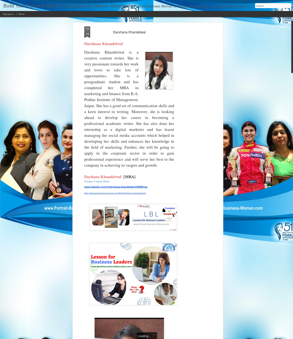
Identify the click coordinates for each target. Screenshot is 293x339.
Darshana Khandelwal (129, 31)
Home (21, 14)
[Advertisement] (193, 80)
